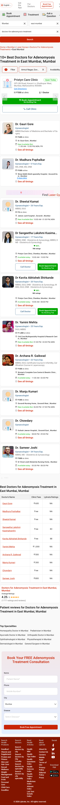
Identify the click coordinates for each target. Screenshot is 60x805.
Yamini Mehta (8, 546)
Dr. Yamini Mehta (26, 322)
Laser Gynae (22, 47)
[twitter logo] (53, 750)
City (5, 698)
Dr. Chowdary (23, 420)
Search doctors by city (19, 749)
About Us (43, 749)
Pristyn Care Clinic (26, 79)
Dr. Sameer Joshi (26, 447)
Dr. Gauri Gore (24, 124)
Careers (42, 755)
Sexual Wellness (5, 768)
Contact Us (43, 752)
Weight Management (6, 773)
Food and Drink (5, 778)
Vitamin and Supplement (6, 753)
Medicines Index (31, 782)
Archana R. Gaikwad (11, 554)
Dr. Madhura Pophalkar (30, 159)
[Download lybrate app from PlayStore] (54, 772)
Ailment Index (30, 787)
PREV (6, 478)
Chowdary (7, 570)
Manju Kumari (8, 562)
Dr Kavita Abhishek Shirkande (34, 277)
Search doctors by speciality (19, 766)
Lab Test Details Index (30, 793)
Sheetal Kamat (9, 519)
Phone (6, 685)
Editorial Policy (42, 773)
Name (6, 673)
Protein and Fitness (6, 758)
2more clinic (22, 178)
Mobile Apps (42, 758)
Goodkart (5, 749)
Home (2, 47)
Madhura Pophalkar (11, 511)
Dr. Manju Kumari (26, 391)
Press (41, 778)
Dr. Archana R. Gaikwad (30, 356)
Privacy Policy (42, 768)
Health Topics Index (29, 776)
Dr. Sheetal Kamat (27, 201)
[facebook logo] (53, 746)
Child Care (5, 787)
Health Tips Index (31, 755)
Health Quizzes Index (30, 769)
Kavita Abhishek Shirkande (14, 538)
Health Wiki (29, 750)
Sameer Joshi (8, 578)
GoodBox (5, 790)
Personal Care (5, 783)
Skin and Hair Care (5, 763)
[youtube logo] (53, 758)
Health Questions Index (31, 761)
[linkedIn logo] (53, 754)
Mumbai (11, 47)
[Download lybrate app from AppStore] (54, 776)
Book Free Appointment (47, 5)
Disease (7, 711)
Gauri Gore (7, 503)
